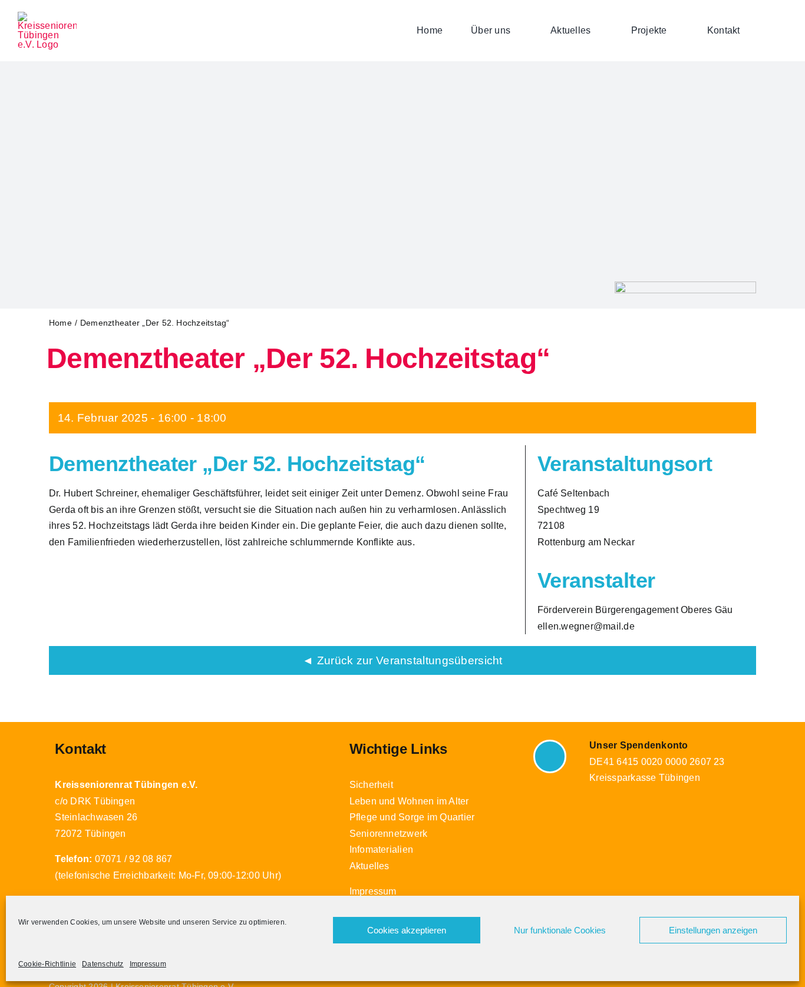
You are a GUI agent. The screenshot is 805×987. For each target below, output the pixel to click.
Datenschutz (103, 964)
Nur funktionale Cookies (560, 930)
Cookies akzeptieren (406, 930)
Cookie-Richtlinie (47, 964)
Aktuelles (369, 866)
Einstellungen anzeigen (713, 930)
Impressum (148, 964)
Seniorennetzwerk (388, 834)
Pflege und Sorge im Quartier (412, 817)
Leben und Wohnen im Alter (409, 801)
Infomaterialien (381, 849)
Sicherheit (371, 785)
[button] (783, 30)
